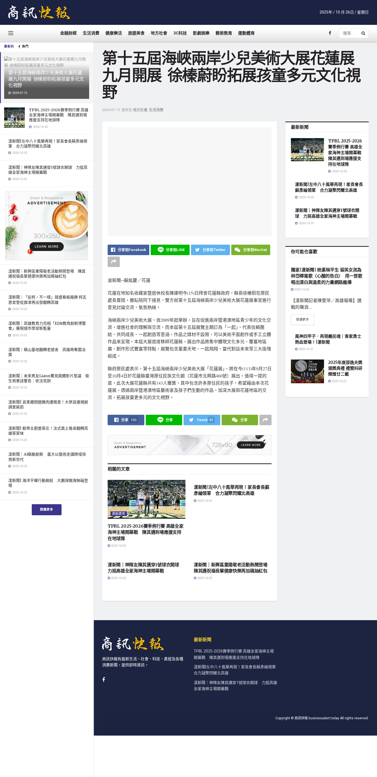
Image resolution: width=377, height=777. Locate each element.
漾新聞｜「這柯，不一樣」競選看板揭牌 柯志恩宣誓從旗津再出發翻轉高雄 (47, 300)
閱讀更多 (46, 509)
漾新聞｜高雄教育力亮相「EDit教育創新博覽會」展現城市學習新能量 (47, 326)
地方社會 (159, 33)
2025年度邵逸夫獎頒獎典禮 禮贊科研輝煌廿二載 (345, 368)
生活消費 (91, 33)
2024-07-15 (111, 109)
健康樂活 (113, 33)
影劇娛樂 (201, 33)
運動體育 (246, 33)
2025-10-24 (301, 289)
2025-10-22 (338, 381)
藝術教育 (224, 33)
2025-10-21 (305, 349)
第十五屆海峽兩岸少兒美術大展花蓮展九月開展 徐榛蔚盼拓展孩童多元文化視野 (46, 79)
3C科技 (180, 33)
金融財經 (68, 33)
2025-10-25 (118, 545)
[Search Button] (364, 33)
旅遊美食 (136, 33)
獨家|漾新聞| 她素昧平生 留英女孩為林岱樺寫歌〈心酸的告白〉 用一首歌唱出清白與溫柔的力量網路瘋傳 (326, 276)
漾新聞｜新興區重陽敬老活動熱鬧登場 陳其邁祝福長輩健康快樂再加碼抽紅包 (47, 274)
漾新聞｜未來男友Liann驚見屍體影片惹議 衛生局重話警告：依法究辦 (48, 378)
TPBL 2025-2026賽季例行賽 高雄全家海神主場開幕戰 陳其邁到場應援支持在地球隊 (58, 114)
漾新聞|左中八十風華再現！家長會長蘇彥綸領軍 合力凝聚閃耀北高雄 (47, 144)
